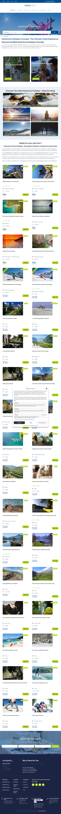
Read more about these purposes (28, 419)
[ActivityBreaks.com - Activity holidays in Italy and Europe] (30, 5)
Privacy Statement (31, 425)
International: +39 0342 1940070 (29, 770)
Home (2, 36)
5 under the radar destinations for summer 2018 (44, 119)
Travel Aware (35, 781)
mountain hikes (8, 152)
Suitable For (12, 10)
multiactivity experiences (42, 152)
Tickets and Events (42, 10)
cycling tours (16, 152)
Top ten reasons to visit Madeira (13, 120)
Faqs (16, 1)
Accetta (19, 422)
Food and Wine (34, 10)
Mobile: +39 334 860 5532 (28, 772)
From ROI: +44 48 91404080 (28, 769)
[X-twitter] (36, 784)
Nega (31, 422)
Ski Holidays (19, 10)
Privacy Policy (25, 787)
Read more (51, 803)
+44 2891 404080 (22, 800)
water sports (24, 152)
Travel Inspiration (7, 118)
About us (8, 1)
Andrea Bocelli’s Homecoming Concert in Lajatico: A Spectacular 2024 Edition (26, 105)
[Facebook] (33, 784)
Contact (3, 1)
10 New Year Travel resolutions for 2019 (43, 135)
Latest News (6, 104)
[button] (46, 388)
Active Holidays (26, 10)
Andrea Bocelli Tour (5, 782)
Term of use (25, 784)
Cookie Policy (25, 425)
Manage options (42, 422)
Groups (49, 10)
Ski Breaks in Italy (5, 784)
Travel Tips (34, 133)
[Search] (54, 32)
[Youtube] (40, 784)
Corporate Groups (5, 789)
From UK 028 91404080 (27, 767)
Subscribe (55, 746)
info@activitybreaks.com (23, 803)
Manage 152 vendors (18, 419)
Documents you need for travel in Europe (41, 779)
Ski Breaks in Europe (6, 787)
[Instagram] (43, 784)
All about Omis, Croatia (10, 135)
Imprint (36, 425)
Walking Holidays (16, 788)
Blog (13, 1)
